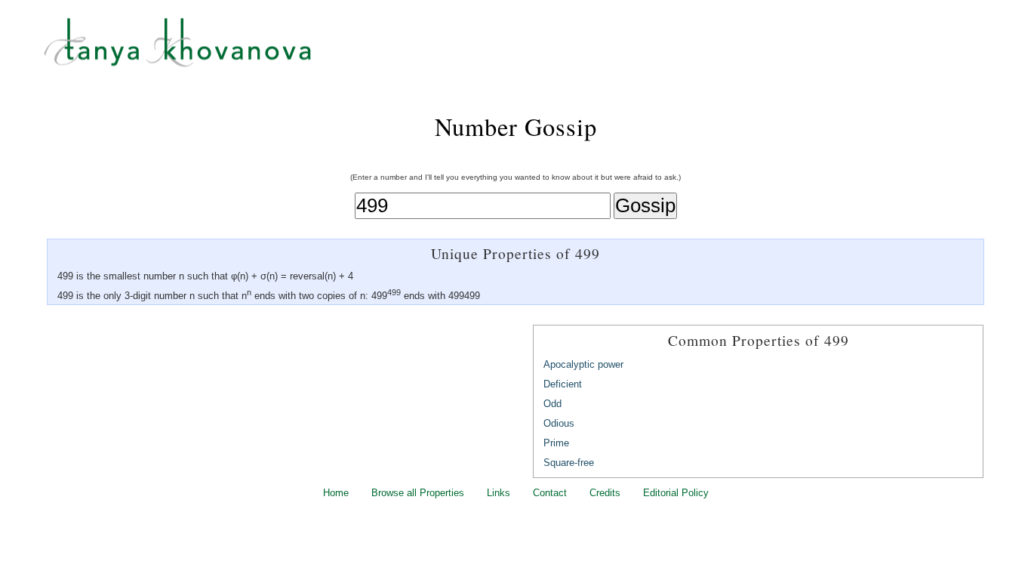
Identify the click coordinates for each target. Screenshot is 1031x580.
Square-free (568, 462)
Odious (558, 423)
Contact (550, 492)
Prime (556, 443)
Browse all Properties (417, 492)
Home (336, 492)
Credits (604, 492)
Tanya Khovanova (534, 49)
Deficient (562, 384)
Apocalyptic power (583, 364)
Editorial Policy (676, 492)
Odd (552, 403)
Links (498, 492)
